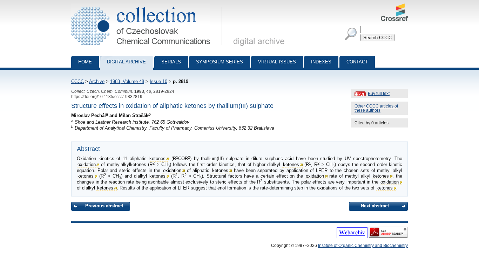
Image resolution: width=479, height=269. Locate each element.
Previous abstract (104, 205)
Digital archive (126, 61)
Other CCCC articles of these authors (376, 108)
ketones (157, 158)
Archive (96, 81)
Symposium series (219, 61)
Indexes (321, 61)
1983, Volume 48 (127, 81)
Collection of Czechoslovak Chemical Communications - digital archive (149, 6)
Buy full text (379, 93)
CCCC (77, 81)
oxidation (86, 164)
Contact (357, 61)
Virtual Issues (277, 61)
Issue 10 (158, 81)
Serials (171, 61)
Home (85, 61)
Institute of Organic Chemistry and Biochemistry (363, 245)
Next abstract (375, 205)
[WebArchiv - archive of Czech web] (352, 237)
